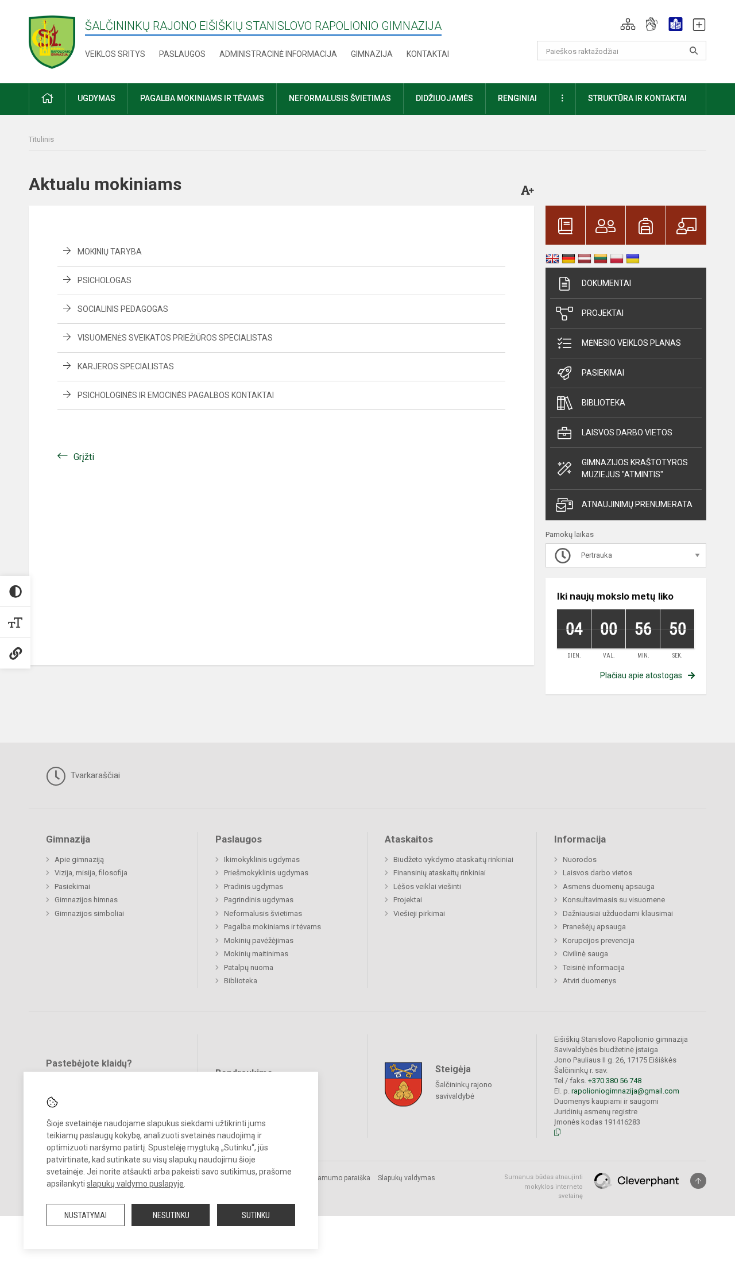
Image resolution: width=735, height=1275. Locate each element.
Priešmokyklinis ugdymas (266, 872)
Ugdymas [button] (96, 98)
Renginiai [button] (517, 98)
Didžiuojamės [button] (444, 98)
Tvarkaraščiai (94, 775)
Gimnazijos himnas (86, 899)
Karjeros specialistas (126, 366)
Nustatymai (85, 1215)
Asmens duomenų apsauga (609, 886)
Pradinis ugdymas (253, 886)
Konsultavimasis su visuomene (614, 899)
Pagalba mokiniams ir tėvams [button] (202, 98)
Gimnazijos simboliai (89, 913)
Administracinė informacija (278, 54)
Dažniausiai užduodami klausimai (618, 913)
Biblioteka (603, 402)
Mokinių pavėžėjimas (258, 940)
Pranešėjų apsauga (594, 926)
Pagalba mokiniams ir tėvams (272, 926)
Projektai (603, 313)
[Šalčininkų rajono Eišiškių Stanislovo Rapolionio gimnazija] (52, 39)
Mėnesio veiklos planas (631, 342)
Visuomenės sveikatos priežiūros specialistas (175, 337)
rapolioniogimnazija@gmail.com (625, 1091)
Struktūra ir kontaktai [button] (637, 98)
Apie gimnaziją (79, 859)
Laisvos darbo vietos (627, 432)
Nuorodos (580, 859)
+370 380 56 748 (614, 1080)
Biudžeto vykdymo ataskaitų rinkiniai (453, 859)
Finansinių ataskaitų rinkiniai (439, 872)
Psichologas (104, 280)
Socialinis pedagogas (123, 309)
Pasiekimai (603, 372)
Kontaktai (428, 54)
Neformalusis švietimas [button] (340, 98)
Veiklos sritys (115, 54)
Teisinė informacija (594, 967)
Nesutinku (171, 1215)
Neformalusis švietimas (263, 913)
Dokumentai (606, 283)
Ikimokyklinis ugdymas (262, 859)
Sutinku (256, 1215)
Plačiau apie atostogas (641, 675)
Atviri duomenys (589, 980)
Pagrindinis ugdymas (258, 899)
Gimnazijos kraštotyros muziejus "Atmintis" (635, 468)
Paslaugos (182, 54)
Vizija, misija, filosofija (91, 872)
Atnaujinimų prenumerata (637, 504)
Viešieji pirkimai (419, 913)
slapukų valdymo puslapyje (135, 1183)
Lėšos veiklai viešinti (427, 886)
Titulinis (41, 139)
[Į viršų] (698, 1181)
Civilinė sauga (585, 953)
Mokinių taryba (110, 251)
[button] (628, 24)
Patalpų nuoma (248, 967)
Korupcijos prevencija (599, 940)
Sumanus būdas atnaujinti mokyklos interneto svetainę (543, 1186)
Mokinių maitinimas (256, 953)
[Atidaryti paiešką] (694, 51)
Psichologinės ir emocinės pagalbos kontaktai (176, 395)
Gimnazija (372, 54)
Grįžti (84, 456)
